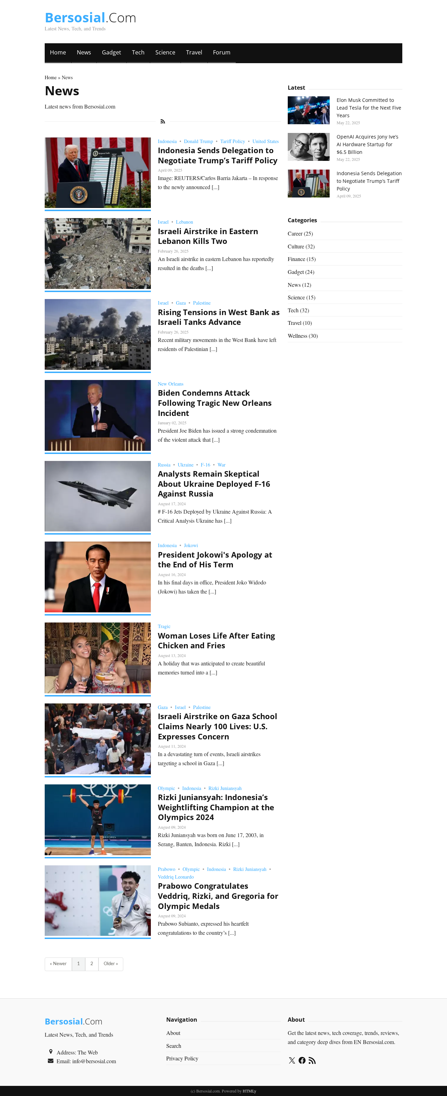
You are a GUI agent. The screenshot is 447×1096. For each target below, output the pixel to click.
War (222, 464)
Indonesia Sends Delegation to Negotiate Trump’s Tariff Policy (218, 155)
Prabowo (166, 869)
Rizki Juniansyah (225, 788)
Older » (111, 964)
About (173, 1032)
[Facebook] (302, 1061)
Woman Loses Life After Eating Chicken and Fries (216, 640)
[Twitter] (292, 1061)
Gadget (111, 52)
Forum (221, 52)
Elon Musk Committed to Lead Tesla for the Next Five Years (369, 108)
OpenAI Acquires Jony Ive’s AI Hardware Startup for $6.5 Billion (367, 144)
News (84, 52)
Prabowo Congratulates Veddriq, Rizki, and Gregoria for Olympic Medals (218, 895)
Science (165, 52)
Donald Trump (198, 141)
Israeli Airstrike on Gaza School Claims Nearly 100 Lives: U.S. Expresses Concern (217, 726)
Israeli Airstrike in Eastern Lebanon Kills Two (208, 236)
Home (58, 52)
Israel (163, 221)
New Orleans (170, 383)
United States (265, 141)
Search (173, 1045)
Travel (194, 52)
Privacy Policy (182, 1058)
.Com (91, 17)
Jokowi (191, 545)
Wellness (297, 335)
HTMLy (249, 1091)
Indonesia (167, 141)
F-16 (205, 464)
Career (295, 233)
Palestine (202, 302)
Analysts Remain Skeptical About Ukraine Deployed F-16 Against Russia (214, 483)
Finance (296, 258)
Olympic (166, 788)
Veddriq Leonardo (176, 876)
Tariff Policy (232, 141)
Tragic (164, 626)
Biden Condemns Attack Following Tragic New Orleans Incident (215, 402)
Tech (138, 52)
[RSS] (312, 1061)
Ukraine (185, 464)
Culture (296, 246)
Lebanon (184, 221)
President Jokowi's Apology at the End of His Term (215, 559)
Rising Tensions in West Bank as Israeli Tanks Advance (219, 317)
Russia (164, 464)
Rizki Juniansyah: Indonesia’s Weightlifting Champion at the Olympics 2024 (216, 807)
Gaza (181, 302)
